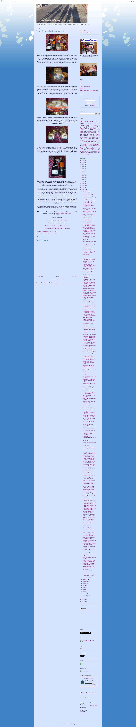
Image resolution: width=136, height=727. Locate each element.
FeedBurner (92, 105)
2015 (83, 181)
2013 (83, 185)
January (85, 597)
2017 (83, 177)
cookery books (93, 147)
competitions (83, 132)
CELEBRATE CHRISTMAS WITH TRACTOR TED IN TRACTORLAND (89, 392)
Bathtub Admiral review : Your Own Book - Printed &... (89, 550)
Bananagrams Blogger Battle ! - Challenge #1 (89, 402)
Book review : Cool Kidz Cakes (89, 334)
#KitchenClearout (87, 144)
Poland (92, 151)
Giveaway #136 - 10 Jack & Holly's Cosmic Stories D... (89, 452)
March (84, 593)
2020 (83, 172)
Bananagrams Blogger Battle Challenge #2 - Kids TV (89, 302)
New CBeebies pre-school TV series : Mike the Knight (89, 477)
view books (95, 685)
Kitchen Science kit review (88, 288)
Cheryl (86, 680)
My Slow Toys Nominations (88, 532)
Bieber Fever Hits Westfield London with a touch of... (89, 474)
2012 (83, 187)
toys (95, 125)
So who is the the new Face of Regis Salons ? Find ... (89, 574)
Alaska (87, 154)
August (84, 583)
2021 (83, 170)
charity (89, 137)
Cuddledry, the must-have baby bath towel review (88, 355)
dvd (91, 134)
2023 (83, 166)
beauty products (91, 131)
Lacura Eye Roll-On (57, 227)
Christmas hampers (49, 233)
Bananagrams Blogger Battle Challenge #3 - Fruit (89, 231)
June (84, 587)
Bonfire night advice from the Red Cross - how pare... (89, 544)
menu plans (93, 127)
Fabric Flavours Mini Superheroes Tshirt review (89, 228)
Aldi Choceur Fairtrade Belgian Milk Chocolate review (57, 225)
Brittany (87, 151)
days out (93, 132)
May (84, 589)
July (84, 585)
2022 (83, 168)
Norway (81, 151)
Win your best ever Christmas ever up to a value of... (89, 293)
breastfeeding (90, 148)
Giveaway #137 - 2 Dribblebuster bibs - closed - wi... (89, 437)
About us (82, 84)
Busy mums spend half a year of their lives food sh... (89, 346)
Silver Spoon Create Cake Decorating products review (89, 567)
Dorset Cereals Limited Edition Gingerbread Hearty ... (89, 509)
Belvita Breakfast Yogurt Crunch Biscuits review (88, 218)
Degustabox (87, 141)
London (95, 152)
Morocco (82, 154)
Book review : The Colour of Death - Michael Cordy (89, 416)
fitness (95, 145)
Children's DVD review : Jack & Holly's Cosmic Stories (89, 456)
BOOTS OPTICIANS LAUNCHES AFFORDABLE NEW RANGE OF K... (89, 265)
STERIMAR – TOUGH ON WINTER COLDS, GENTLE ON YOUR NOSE (89, 366)
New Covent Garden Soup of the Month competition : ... (89, 269)
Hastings (98, 151)
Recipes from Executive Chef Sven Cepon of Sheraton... (89, 258)
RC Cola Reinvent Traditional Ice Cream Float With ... (89, 343)
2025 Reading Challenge (88, 678)
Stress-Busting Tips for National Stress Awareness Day (89, 554)
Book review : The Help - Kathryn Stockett (88, 272)
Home (57, 276)
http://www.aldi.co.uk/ (62, 220)
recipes (97, 123)
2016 (83, 179)
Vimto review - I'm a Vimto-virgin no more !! (89, 262)
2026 (83, 160)
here (61, 148)
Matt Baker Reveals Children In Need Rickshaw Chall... (89, 462)
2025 (83, 162)
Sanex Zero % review (87, 317)
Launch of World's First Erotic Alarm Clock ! (89, 405)
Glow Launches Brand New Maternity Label (89, 280)
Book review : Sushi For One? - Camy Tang (89, 198)
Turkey (83, 152)
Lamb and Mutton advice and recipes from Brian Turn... (89, 305)
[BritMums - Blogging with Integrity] (88, 692)
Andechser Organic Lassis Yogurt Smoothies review (89, 349)
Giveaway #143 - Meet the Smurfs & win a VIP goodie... (89, 225)
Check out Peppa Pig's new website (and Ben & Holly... (89, 283)
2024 (83, 164)
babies (82, 128)
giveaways (83, 127)
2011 (83, 189)
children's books (84, 129)
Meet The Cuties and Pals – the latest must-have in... (89, 429)
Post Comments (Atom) (60, 279)
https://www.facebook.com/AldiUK (63, 213)
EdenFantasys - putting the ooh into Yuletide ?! (89, 340)
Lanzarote (90, 152)
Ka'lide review (86, 254)
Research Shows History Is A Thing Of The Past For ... (89, 493)
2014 (83, 183)
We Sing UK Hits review (88, 577)
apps (95, 141)
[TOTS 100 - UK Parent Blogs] (86, 662)
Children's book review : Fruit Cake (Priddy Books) (89, 506)
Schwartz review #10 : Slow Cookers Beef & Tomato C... (89, 561)
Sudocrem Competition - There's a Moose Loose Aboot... (88, 362)
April (84, 591)
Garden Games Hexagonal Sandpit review (89, 245)
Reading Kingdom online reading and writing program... (88, 298)
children (82, 123)
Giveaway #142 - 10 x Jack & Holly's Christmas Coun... (89, 237)
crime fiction (87, 140)
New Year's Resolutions (91, 149)
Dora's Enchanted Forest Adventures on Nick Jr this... (89, 499)
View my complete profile (85, 32)
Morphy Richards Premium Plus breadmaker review (88, 490)
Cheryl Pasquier (85, 30)
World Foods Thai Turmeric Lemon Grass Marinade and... (89, 380)
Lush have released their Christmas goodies (88, 512)
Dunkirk (81, 148)
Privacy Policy (83, 88)
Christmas (42, 233)
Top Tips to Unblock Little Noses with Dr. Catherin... (89, 487)
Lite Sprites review (87, 256)
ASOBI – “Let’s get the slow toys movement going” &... (89, 534)
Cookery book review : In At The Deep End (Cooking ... (89, 358)
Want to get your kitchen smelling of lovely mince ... (89, 408)
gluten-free (84, 145)
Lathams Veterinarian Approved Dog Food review (89, 468)
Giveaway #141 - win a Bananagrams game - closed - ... (88, 325)
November (85, 193)
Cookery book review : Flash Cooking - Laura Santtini (89, 459)
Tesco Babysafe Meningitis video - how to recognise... (89, 312)
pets (91, 145)
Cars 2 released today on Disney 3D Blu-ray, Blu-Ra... (89, 315)
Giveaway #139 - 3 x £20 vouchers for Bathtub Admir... (88, 388)
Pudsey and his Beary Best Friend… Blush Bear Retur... (89, 465)
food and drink (57, 233)
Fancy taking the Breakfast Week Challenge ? (88, 538)
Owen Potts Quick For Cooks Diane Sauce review (89, 201)
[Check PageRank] (83, 608)
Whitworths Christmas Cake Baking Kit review (89, 286)
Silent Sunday (96, 138)
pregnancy (89, 142)
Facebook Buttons (86, 641)
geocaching (82, 147)
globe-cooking (92, 128)
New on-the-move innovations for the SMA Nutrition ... (89, 502)
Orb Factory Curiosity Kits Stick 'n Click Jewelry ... (88, 195)
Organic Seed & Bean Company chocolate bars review (89, 320)
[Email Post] (56, 231)
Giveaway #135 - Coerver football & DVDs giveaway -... (89, 529)
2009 (83, 601)
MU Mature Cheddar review (89, 517)
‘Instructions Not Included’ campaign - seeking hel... (89, 248)
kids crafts (83, 134)
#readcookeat (96, 144)
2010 (83, 599)
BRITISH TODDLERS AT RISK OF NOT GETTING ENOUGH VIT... (89, 433)
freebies (97, 140)
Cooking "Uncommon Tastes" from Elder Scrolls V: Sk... (89, 328)
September (85, 581)
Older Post (74, 276)
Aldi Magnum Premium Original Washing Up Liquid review (57, 228)
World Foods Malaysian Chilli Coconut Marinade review (89, 337)
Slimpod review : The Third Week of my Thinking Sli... (89, 515)
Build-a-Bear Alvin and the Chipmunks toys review (88, 221)
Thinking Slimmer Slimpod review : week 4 (88, 422)
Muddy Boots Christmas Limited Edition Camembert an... (89, 426)
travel (85, 138)
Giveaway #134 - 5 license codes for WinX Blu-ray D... (89, 564)
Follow (81, 648)
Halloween (97, 142)
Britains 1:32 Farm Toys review (89, 295)
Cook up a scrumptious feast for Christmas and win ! (89, 215)
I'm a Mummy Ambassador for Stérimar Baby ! (89, 541)
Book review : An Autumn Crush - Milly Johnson (88, 520)
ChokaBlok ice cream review (89, 290)
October (85, 579)
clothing (97, 137)
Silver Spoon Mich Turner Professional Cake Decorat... (88, 276)
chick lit (82, 142)
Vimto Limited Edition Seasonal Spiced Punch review (88, 205)
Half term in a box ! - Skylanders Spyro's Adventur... (87, 571)
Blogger (74, 724)
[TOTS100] (83, 663)
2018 (83, 175)
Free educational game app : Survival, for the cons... (89, 251)
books (87, 125)
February (85, 595)
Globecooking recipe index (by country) (89, 90)
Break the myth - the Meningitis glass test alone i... (89, 483)
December (85, 191)
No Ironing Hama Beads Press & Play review (89, 523)
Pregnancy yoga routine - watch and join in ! (88, 471)
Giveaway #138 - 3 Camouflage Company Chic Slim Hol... (89, 412)
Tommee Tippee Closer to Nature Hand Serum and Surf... (89, 449)
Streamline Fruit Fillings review (89, 480)
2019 (83, 174)
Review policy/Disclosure (85, 86)
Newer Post (40, 276)
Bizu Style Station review (88, 445)
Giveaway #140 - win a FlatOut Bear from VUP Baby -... (89, 352)
